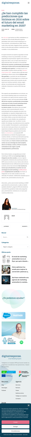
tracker (6, 72)
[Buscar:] (15, 237)
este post (5, 37)
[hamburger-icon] (28, 2)
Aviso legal (25, 434)
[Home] (11, 2)
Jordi (13, 29)
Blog (3, 10)
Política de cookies (7, 434)
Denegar (15, 426)
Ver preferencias (15, 431)
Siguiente (24, 226)
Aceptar (16, 422)
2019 (9, 72)
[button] (28, 405)
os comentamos (9, 133)
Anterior (6, 226)
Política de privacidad (17, 434)
